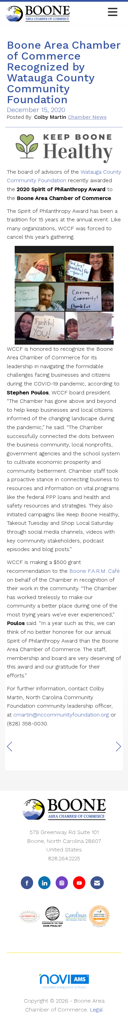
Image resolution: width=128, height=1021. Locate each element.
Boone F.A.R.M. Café (94, 571)
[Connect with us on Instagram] (62, 882)
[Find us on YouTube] (79, 882)
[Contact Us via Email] (97, 882)
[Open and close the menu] (96, 12)
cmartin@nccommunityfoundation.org (61, 714)
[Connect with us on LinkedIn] (44, 882)
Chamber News (87, 117)
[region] (118, 747)
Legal (96, 1009)
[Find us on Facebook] (27, 882)
